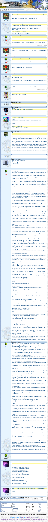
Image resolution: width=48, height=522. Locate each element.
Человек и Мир (2, 505)
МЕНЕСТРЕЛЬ (14, 504)
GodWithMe (33, 506)
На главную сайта (35, 8)
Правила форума (44, 8)
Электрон (33, 507)
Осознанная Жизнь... (15, 511)
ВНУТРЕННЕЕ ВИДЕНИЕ (22, 497)
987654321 (6, 102)
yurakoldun (6, 131)
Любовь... (2, 506)
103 (20, 35)
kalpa (5, 35)
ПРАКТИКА (39, 506)
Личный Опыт (14, 506)
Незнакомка (6, 107)
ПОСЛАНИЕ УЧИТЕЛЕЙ (15, 503)
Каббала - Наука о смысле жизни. (16, 510)
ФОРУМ (32, 516)
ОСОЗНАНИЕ (18, 497)
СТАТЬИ (31, 516)
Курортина (2, 510)
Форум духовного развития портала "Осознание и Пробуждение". (5, 497)
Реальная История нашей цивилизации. (16, 507)
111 (20, 107)
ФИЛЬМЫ (27, 516)
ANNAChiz (33, 503)
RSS (47, 8)
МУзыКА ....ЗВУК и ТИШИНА (15, 509)
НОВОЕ (15, 516)
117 (20, 342)
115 (20, 159)
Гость (5, 159)
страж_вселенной (3, 511)
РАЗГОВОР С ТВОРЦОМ (15, 508)
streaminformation (5, 10)
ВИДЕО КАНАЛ (18, 516)
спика (32, 504)
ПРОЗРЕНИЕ (2, 504)
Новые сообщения (39, 8)
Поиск (42, 8)
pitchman (33, 510)
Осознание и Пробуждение (14, 497)
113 (20, 131)
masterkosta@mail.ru (36, 517)
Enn (1, 509)
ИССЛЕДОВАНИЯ (24, 516)
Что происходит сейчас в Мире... (4, 503)
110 (20, 102)
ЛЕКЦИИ (21, 516)
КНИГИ (29, 516)
